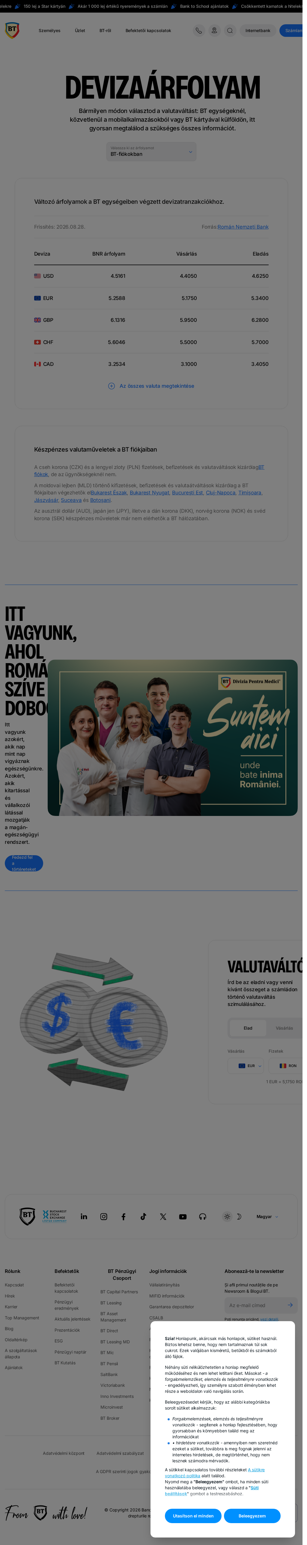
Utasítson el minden (193, 1515)
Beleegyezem (252, 1515)
